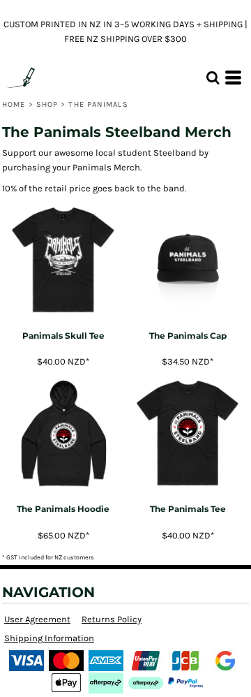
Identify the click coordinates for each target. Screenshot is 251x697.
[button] (213, 78)
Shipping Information (49, 638)
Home (13, 104)
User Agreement (37, 619)
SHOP (47, 104)
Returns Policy (112, 619)
